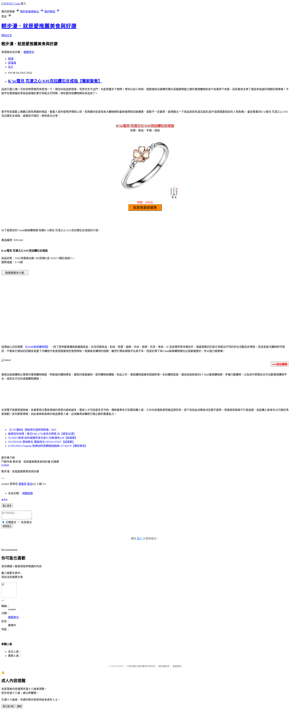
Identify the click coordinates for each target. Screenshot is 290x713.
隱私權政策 (163, 666)
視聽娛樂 (27, 493)
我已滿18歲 (8, 706)
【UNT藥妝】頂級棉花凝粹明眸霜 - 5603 (32, 429)
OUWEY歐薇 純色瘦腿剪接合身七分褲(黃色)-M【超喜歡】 (43, 437)
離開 (19, 706)
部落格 (12, 62)
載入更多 (7, 505)
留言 (30, 483)
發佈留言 (7, 526)
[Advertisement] (116, 304)
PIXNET (120, 666)
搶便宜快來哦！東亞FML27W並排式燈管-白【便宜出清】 (42, 433)
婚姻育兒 (28, 52)
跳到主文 (6, 35)
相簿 (10, 58)
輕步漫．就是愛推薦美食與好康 (39, 26)
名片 (10, 66)
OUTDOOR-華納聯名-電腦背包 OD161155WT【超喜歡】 (41, 441)
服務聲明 (177, 666)
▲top (4, 499)
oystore (5, 464)
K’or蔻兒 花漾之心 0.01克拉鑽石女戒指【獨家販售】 (55, 81)
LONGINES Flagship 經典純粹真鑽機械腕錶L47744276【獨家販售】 (48, 445)
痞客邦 (22, 483)
